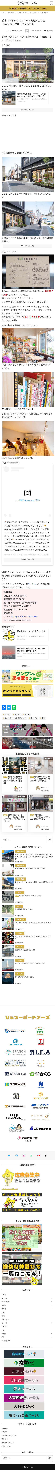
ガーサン (32, 583)
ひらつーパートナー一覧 (10, 1189)
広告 (3, 1337)
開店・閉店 (50, 30)
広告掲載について (8, 1443)
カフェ (17, 714)
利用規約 (5, 1432)
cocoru (7, 714)
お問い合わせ (6, 1341)
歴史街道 (33, 718)
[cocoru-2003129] (28, 437)
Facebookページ (30, 616)
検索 (49, 839)
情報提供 (5, 1428)
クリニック (5, 1319)
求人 (3, 1330)
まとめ (4, 1309)
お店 (3, 1312)
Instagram (16, 616)
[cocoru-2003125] (28, 270)
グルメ (4, 1305)
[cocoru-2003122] (28, 64)
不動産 (4, 1333)
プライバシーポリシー (9, 1435)
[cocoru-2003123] (28, 217)
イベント (5, 1323)
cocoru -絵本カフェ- (12, 554)
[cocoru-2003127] (28, 344)
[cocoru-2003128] (28, 388)
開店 (43, 718)
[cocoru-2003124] (28, 173)
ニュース (4, 1298)
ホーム (4, 1294)
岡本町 (26, 714)
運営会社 (5, 1439)
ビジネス (5, 1326)
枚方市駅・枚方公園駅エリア (15, 718)
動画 (3, 1316)
